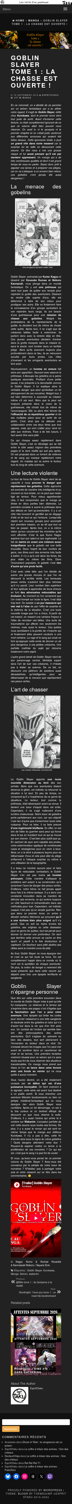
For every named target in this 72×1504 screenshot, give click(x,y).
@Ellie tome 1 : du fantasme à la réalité (34, 1282)
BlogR (23, 1493)
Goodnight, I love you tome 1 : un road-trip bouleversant (37, 1292)
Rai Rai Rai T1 (32, 1463)
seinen (23, 108)
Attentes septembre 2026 (35, 1338)
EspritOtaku (50, 95)
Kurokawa (48, 1270)
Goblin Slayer (34, 1270)
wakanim (34, 1274)
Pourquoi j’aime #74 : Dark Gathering (32, 1370)
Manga (27, 97)
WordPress (52, 1490)
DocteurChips (12, 1456)
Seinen (24, 1274)
